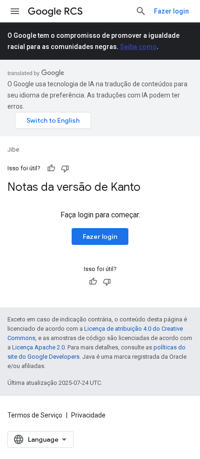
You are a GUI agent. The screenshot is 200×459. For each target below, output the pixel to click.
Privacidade (88, 415)
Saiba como (138, 46)
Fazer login (171, 11)
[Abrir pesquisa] (141, 11)
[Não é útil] (65, 168)
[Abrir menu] (15, 11)
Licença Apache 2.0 (38, 347)
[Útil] (51, 168)
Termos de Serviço (34, 415)
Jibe (13, 149)
